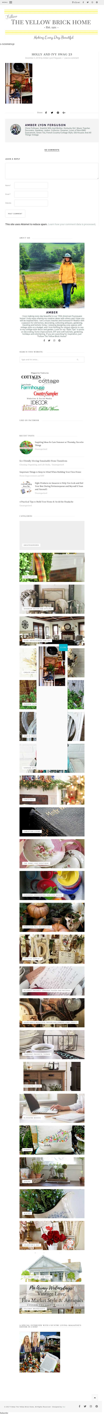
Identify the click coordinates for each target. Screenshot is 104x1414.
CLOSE (63, 647)
